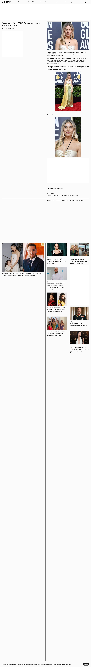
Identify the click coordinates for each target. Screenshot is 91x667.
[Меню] (88, 2)
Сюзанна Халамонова (58, 2)
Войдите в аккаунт (54, 200)
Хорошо (86, 664)
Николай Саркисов (33, 2)
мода (76, 195)
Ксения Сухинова (45, 2)
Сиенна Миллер (51, 52)
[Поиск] (85, 2)
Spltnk (53, 193)
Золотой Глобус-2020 (60, 195)
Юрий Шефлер (22, 2)
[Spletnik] (6, 2)
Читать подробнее (66, 664)
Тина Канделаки (70, 2)
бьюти (52, 195)
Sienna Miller (71, 195)
